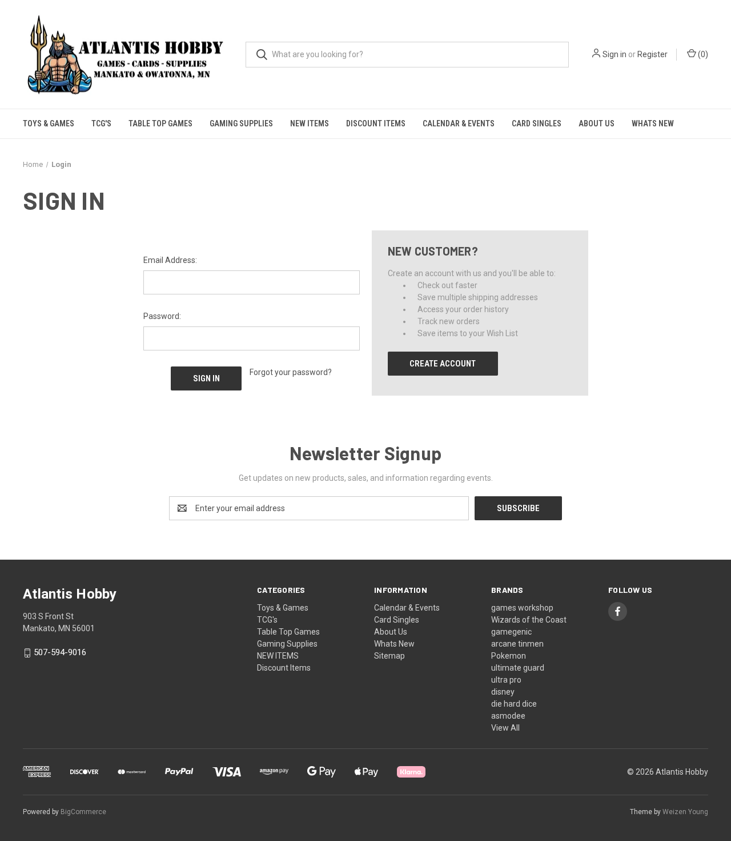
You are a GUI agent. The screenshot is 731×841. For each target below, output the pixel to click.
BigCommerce (83, 812)
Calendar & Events (459, 123)
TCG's (101, 123)
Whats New (653, 123)
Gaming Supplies (241, 123)
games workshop (522, 607)
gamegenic (511, 631)
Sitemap (389, 655)
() (702, 54)
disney (503, 691)
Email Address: (170, 260)
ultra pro (506, 679)
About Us (596, 123)
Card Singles (536, 123)
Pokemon (508, 655)
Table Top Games (160, 123)
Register (652, 54)
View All (505, 727)
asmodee (508, 715)
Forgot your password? (291, 372)
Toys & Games (48, 123)
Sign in (614, 54)
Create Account (442, 363)
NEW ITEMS (309, 123)
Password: (162, 316)
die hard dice (514, 703)
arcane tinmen (517, 643)
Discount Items (375, 123)
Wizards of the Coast (529, 619)
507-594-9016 (60, 653)
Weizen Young (685, 812)
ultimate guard (517, 667)
